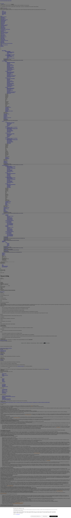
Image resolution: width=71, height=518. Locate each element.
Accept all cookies (53, 516)
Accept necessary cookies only (35, 516)
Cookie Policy (18, 514)
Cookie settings (45, 516)
